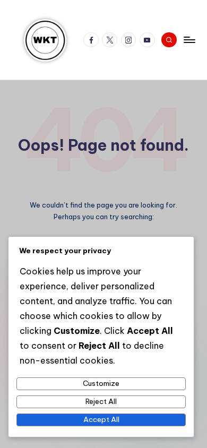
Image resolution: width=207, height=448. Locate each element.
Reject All (101, 401)
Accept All (101, 419)
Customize (101, 383)
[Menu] (189, 39)
